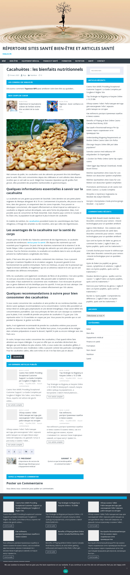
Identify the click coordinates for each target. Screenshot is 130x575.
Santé (90, 61)
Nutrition (79, 61)
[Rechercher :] (105, 71)
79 (26, 451)
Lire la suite (8, 526)
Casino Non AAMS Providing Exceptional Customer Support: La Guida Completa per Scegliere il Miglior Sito (103, 89)
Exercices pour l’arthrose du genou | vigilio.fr (104, 286)
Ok (65, 571)
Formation (66, 61)
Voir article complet (15, 405)
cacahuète (17, 357)
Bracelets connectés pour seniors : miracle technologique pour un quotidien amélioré (104, 256)
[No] (127, 568)
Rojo (24, 75)
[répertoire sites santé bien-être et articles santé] (65, 41)
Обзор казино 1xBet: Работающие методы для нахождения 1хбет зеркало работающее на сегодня (104, 106)
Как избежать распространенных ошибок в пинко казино (71, 415)
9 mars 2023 (14, 75)
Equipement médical (30, 61)
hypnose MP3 (31, 88)
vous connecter (22, 488)
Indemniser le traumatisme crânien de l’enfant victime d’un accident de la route (30, 106)
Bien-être (14, 61)
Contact (101, 61)
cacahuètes (34, 221)
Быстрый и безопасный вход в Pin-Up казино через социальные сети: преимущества (102, 130)
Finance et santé (50, 61)
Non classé (24, 370)
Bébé (4, 61)
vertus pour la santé (36, 242)
